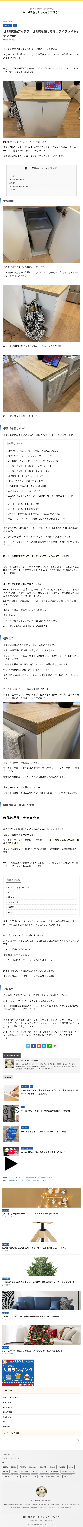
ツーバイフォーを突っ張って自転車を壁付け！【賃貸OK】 (47, 1110)
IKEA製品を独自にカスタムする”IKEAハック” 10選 (43, 1131)
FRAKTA (23, 1467)
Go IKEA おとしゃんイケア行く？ (41, 12)
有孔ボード (67, 1476)
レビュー (13, 189)
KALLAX (52, 1467)
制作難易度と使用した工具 (19, 186)
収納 (41, 1476)
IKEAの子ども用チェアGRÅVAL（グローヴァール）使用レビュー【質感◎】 (35, 1247)
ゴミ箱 (34, 1476)
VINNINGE (54, 1472)
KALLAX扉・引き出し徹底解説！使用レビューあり (27, 1180)
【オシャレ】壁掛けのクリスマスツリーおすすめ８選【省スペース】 (32, 1213)
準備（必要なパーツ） (18, 179)
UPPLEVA (44, 1472)
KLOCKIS (62, 1467)
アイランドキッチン (68, 1472)
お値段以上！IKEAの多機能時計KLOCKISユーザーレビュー (30, 1178)
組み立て (13, 183)
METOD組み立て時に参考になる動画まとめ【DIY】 (43, 1152)
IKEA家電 (43, 1467)
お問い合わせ (9, 1454)
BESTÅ (5, 1467)
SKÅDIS (14, 1472)
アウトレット (7, 1476)
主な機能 (13, 176)
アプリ (17, 1476)
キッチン (26, 1476)
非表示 (54, 168)
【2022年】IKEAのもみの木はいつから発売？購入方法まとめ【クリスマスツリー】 (38, 1282)
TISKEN (35, 1472)
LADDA (71, 1467)
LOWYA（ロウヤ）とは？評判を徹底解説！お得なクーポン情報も (30, 1316)
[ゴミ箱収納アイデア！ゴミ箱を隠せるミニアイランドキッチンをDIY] (44, 1046)
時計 (58, 1476)
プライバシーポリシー (12, 1458)
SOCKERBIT (25, 1472)
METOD (5, 1472)
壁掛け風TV (50, 1476)
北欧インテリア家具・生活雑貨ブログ (41, 1520)
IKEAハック (33, 1467)
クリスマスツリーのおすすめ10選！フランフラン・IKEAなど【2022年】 (34, 1350)
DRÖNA (13, 1467)
